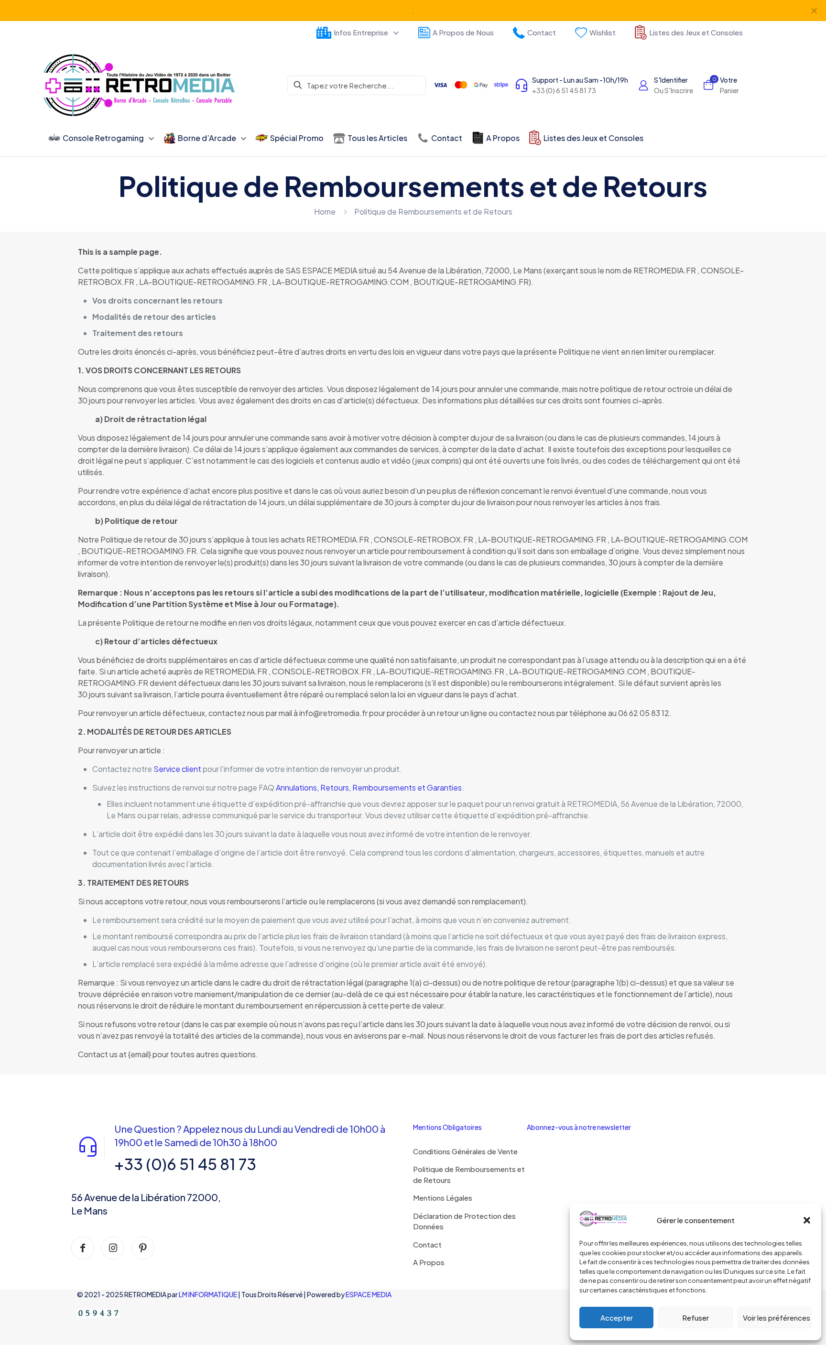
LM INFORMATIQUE (208, 1294)
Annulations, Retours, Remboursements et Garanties (369, 787)
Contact (427, 1244)
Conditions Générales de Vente (465, 1151)
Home (325, 211)
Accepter (616, 1317)
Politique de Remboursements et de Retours (469, 1174)
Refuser (695, 1317)
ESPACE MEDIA (368, 1294)
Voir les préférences (776, 1317)
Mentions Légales (442, 1197)
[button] (807, 1220)
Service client (177, 769)
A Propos (429, 1262)
